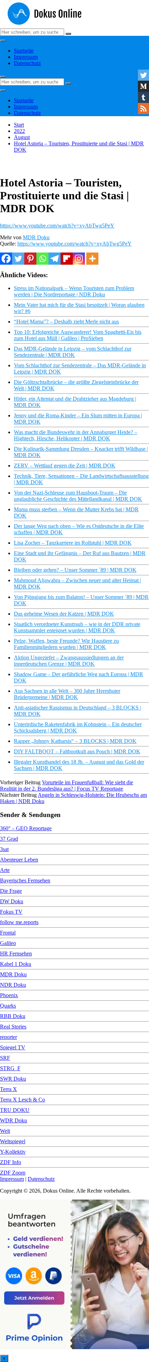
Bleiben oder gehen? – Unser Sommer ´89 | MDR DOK (75, 570)
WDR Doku (13, 1120)
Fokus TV (11, 912)
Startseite (24, 51)
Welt (5, 1131)
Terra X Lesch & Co (22, 1100)
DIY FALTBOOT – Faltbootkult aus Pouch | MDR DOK (77, 751)
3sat (4, 849)
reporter (8, 1037)
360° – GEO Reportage (26, 828)
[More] (92, 259)
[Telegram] (55, 259)
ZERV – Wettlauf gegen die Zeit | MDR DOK (64, 465)
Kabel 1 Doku (15, 964)
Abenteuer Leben (19, 860)
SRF (5, 1058)
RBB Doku (12, 1016)
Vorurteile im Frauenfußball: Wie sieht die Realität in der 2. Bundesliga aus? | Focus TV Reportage (66, 785)
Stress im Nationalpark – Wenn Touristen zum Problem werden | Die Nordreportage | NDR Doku (74, 291)
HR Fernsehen (16, 953)
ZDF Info (10, 1162)
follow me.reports (19, 922)
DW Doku (11, 901)
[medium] (143, 86)
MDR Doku (36, 237)
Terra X (8, 1089)
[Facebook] (6, 259)
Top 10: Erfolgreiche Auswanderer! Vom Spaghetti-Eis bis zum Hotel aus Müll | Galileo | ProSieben (77, 335)
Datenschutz (27, 63)
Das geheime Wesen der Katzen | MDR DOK (64, 614)
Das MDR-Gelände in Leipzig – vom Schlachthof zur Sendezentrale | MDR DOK (72, 352)
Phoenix (9, 995)
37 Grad (9, 839)
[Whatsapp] (42, 259)
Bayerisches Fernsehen (25, 880)
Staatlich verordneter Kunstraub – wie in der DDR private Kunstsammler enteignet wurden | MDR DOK (77, 627)
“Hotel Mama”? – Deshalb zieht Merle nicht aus (66, 322)
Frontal (8, 933)
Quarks (8, 1006)
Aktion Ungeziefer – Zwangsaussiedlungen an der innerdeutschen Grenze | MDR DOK (69, 661)
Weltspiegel (12, 1141)
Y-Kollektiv (13, 1152)
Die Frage (11, 891)
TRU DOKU (14, 1110)
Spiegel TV (12, 1047)
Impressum (26, 57)
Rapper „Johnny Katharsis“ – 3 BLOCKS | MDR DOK (75, 741)
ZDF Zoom (12, 1173)
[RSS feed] (143, 108)
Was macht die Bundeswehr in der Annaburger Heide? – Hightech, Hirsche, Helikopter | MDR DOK (75, 435)
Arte (5, 870)
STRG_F (10, 1068)
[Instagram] (79, 259)
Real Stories (13, 1026)
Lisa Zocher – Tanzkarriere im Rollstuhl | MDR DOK (73, 543)
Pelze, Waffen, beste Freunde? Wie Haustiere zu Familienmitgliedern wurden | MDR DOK (66, 644)
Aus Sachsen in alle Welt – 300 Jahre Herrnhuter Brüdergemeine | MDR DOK (67, 694)
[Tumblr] (143, 97)
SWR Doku (13, 1079)
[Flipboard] (67, 259)
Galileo (8, 943)
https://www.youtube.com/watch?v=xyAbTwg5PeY (57, 226)
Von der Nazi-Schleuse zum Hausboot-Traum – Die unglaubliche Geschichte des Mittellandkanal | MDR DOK (78, 496)
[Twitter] (18, 259)
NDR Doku (13, 985)
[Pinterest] (30, 259)
